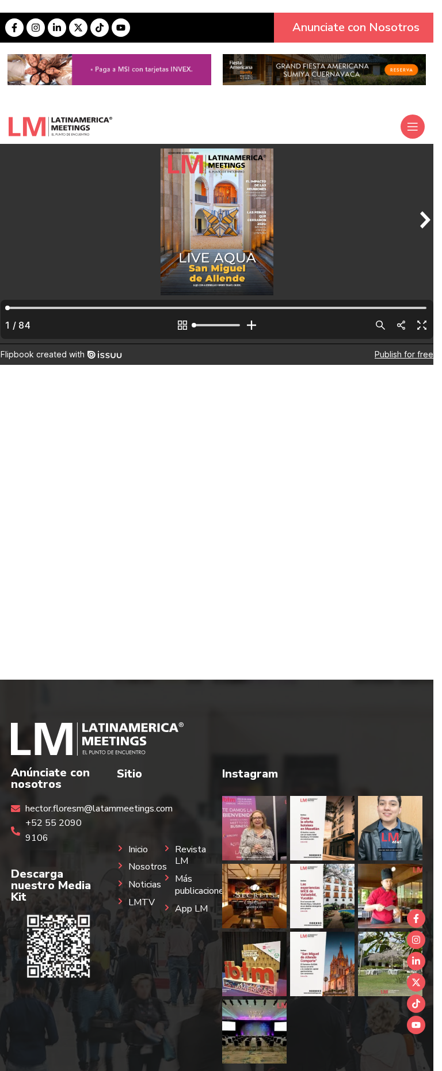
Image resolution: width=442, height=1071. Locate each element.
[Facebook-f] (14, 27)
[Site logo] (60, 126)
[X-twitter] (78, 27)
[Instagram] (35, 27)
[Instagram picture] (254, 828)
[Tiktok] (99, 27)
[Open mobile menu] (412, 126)
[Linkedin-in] (57, 27)
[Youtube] (121, 27)
